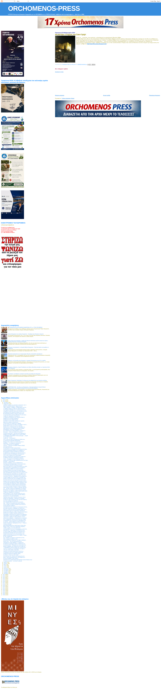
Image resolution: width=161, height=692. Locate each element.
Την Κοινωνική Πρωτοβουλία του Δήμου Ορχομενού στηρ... (15, 482)
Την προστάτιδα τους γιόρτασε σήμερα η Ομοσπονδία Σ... (15, 484)
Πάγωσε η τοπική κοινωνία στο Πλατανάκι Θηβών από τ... (15, 509)
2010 (4, 401)
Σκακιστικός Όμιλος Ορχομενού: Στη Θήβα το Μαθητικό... (14, 540)
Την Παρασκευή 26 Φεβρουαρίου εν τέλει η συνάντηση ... (14, 463)
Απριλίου (5, 563)
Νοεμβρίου (6, 572)
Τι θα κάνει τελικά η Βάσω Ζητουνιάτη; (11, 549)
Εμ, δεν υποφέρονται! (7, 536)
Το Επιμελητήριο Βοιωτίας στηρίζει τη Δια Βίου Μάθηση (14, 494)
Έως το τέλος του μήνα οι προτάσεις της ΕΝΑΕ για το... (14, 439)
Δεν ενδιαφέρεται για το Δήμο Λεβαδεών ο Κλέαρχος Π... (14, 430)
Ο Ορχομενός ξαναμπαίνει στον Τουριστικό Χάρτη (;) (14, 417)
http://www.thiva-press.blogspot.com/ (96, 43)
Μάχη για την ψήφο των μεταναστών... (11, 422)
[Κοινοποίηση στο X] (91, 64)
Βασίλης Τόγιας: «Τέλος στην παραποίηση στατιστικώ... (14, 526)
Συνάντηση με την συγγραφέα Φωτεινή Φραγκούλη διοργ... (15, 449)
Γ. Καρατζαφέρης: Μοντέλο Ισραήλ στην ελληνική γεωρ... (14, 547)
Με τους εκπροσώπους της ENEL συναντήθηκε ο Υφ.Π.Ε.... (15, 424)
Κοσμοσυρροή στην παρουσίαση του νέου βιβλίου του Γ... (14, 473)
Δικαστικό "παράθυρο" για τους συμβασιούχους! (13, 462)
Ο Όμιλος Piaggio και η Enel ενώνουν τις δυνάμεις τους (14, 477)
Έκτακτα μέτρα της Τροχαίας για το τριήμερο (12, 423)
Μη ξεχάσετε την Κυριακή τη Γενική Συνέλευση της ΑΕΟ (14, 489)
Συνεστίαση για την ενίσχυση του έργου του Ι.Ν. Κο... (14, 412)
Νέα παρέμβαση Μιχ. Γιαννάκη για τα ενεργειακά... (13, 501)
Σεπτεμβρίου (6, 569)
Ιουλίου (5, 567)
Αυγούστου (6, 568)
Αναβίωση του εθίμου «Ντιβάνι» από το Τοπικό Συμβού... (14, 434)
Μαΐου (5, 564)
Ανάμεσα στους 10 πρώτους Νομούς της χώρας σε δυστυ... (15, 481)
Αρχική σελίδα (106, 95)
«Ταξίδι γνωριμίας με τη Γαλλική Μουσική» (11, 527)
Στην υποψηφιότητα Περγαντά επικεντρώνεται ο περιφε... (14, 519)
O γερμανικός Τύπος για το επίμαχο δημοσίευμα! (13, 552)
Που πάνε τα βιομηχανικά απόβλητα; (10, 500)
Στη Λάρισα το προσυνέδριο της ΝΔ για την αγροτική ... (14, 420)
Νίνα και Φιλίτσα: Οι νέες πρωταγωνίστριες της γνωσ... (14, 493)
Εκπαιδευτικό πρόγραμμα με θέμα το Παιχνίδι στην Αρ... (14, 543)
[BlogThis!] (90, 64)
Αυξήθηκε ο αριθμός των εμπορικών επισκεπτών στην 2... (15, 404)
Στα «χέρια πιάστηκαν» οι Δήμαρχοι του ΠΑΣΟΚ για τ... (14, 508)
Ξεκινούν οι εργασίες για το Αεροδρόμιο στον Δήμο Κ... (14, 548)
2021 (4, 588)
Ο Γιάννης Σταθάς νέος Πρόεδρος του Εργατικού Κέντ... (14, 531)
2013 (4, 577)
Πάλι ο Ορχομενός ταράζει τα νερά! (10, 538)
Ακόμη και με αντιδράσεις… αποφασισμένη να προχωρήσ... (15, 518)
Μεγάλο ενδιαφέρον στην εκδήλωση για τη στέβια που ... (14, 546)
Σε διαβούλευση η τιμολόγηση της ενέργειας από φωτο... (14, 452)
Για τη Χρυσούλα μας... (7, 446)
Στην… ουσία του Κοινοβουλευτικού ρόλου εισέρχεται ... (14, 503)
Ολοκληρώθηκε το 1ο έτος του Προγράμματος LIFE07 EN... (15, 529)
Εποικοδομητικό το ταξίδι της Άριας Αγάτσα (11, 447)
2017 (4, 582)
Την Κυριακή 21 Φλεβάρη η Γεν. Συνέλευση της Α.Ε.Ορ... (14, 409)
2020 (4, 586)
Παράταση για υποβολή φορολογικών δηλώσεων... (13, 551)
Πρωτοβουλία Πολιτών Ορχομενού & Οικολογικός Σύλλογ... (15, 506)
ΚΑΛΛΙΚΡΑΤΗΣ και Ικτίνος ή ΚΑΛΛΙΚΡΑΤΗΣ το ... (13, 429)
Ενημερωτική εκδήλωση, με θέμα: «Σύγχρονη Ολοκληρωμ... (15, 511)
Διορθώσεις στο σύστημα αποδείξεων (11, 418)
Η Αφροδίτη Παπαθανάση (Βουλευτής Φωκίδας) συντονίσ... (15, 411)
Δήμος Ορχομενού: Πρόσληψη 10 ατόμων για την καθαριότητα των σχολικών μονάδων (27, 380)
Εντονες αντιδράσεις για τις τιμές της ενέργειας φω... (13, 470)
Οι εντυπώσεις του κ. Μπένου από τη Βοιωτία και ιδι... (14, 556)
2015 (4, 580)
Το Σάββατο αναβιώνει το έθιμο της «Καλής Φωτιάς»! (13, 408)
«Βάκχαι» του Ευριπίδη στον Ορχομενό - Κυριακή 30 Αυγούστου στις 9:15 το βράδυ (27, 360)
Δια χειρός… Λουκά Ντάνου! (9, 461)
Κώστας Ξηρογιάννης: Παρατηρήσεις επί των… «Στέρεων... (15, 522)
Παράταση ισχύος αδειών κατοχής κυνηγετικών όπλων (14, 497)
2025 (4, 593)
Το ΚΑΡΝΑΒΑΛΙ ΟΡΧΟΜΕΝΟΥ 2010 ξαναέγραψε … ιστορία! (15, 435)
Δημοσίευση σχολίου (59, 71)
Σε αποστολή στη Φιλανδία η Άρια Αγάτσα (11, 440)
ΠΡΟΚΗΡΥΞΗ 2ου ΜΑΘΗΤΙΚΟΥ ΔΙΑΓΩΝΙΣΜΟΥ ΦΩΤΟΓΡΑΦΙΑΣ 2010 (17, 559)
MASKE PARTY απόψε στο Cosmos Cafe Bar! (12, 425)
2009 (4, 399)
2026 (4, 594)
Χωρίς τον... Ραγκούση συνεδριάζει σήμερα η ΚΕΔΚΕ (14, 445)
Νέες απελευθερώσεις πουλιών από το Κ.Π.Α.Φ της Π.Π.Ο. (15, 472)
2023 (4, 590)
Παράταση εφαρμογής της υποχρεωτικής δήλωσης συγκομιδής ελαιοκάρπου (25, 353)
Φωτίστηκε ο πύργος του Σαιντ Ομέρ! (10, 554)
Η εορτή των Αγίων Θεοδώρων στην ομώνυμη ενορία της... (15, 499)
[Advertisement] (95, 82)
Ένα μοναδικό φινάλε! (7, 436)
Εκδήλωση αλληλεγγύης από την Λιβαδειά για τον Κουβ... (15, 478)
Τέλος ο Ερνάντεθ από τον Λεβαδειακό (11, 444)
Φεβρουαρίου (6, 403)
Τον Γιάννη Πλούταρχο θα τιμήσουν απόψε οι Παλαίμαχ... (14, 486)
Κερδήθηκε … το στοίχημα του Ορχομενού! (12, 443)
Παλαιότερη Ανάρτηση (154, 95)
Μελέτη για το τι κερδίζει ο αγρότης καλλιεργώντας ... (14, 513)
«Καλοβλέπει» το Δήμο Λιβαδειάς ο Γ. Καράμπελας (13, 542)
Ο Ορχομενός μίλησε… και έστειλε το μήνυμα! (12, 560)
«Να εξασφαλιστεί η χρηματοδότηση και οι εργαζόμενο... (14, 467)
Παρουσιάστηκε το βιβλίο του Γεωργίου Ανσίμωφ (13, 468)
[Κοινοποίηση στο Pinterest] (94, 64)
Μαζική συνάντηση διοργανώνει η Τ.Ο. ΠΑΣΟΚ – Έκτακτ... (15, 535)
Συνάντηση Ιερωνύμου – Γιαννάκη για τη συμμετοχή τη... (14, 433)
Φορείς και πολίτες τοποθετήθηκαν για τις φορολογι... (14, 454)
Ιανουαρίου (6, 402)
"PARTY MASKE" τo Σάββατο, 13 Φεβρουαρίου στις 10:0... (15, 407)
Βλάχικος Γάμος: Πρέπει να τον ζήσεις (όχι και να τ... (13, 441)
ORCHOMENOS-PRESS (44, 8)
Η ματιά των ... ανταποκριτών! (9, 438)
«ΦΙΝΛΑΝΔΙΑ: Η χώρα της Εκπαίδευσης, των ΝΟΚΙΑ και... (15, 515)
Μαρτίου (5, 562)
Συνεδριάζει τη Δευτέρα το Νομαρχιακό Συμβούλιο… (13, 457)
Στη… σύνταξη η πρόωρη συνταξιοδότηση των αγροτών (14, 488)
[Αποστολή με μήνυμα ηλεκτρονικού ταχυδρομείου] (88, 64)
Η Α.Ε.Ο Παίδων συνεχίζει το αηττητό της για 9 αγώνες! (14, 504)
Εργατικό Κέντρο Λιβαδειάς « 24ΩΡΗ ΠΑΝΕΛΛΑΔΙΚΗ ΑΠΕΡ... (15, 490)
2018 (4, 584)
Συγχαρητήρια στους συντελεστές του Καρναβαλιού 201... (14, 520)
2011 (4, 574)
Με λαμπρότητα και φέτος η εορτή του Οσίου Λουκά (13, 413)
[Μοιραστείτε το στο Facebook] (93, 64)
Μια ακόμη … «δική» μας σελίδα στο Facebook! (13, 431)
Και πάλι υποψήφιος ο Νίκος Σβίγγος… (11, 558)
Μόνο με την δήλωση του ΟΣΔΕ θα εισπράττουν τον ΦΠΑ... (15, 466)
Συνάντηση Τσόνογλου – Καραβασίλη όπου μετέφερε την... (15, 476)
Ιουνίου (5, 565)
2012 (4, 576)
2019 (4, 585)
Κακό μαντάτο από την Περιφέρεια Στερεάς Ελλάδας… (14, 428)
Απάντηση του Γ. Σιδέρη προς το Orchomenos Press (14, 530)
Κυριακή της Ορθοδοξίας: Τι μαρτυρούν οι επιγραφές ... (14, 498)
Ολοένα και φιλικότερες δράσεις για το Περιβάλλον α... (14, 450)
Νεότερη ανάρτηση (59, 95)
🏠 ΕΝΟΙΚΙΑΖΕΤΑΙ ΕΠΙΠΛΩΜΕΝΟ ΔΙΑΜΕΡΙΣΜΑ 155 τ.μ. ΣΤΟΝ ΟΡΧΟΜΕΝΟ (25, 327)
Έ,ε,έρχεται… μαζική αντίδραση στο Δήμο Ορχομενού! (14, 521)
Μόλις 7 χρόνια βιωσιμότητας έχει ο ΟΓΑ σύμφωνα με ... (14, 557)
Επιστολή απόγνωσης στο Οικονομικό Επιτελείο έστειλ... (14, 479)
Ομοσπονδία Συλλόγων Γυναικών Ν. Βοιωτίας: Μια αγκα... (15, 487)
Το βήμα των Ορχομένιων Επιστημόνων (11, 416)
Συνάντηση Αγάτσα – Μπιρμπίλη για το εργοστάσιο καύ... (14, 545)
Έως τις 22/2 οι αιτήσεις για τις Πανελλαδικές (12, 455)
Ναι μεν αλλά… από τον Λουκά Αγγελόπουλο (12, 541)
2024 (4, 592)
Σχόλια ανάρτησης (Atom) (68, 98)
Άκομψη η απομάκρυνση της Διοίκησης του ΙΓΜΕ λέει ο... (14, 456)
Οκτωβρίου (6, 570)
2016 (4, 581)
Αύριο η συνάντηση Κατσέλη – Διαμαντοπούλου (13, 406)
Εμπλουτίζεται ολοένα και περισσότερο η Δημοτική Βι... (14, 510)
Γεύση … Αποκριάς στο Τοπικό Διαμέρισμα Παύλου (13, 459)
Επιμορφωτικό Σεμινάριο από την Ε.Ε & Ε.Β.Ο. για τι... (14, 532)
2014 (4, 578)
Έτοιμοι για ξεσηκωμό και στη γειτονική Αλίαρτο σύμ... (14, 533)
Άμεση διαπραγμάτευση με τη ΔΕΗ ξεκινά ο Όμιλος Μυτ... (14, 525)
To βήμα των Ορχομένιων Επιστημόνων (11, 492)
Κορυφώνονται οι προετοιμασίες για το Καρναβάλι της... (14, 427)
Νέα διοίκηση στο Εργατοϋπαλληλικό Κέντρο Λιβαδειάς (14, 471)
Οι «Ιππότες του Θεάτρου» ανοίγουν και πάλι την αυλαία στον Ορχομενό (24, 373)
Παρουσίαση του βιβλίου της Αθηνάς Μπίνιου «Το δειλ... (14, 516)
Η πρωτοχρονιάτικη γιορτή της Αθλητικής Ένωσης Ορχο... (15, 414)
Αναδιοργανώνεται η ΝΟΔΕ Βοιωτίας (10, 419)
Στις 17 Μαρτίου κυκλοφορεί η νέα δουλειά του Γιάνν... (14, 537)
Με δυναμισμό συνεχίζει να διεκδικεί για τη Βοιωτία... (13, 451)
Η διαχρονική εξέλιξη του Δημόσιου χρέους (11, 553)
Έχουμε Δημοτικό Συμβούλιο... (9, 505)
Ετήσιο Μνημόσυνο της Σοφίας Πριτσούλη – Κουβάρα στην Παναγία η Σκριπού (26, 334)
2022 (4, 589)
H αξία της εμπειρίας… (7, 524)
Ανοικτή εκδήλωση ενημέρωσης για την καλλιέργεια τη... (14, 483)
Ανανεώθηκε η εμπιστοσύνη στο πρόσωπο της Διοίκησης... (15, 514)
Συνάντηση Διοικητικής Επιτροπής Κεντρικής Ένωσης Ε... (15, 474)
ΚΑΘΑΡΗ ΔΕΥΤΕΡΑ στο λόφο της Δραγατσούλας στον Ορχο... (15, 460)
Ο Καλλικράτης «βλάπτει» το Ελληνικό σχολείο (12, 465)
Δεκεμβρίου (6, 573)
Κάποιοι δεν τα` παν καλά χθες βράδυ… (11, 495)
